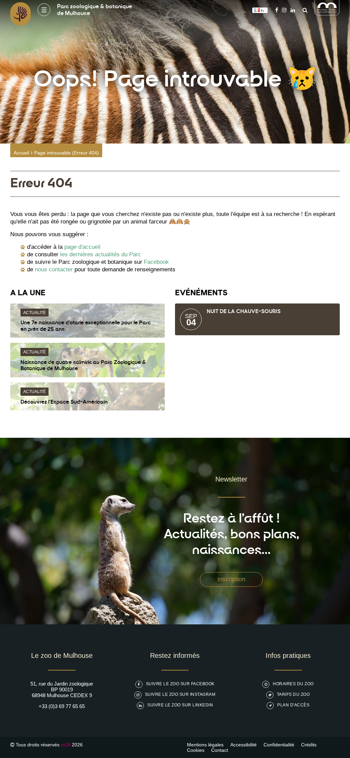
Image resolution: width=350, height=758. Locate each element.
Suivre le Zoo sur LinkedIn (180, 705)
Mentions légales (205, 744)
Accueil (21, 152)
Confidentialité (279, 744)
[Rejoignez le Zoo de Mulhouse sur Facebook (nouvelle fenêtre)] (276, 10)
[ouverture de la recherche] (303, 10)
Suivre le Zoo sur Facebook (180, 683)
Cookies (195, 750)
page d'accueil (82, 247)
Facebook (156, 262)
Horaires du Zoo (293, 683)
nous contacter (54, 269)
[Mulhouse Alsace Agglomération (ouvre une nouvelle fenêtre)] (327, 13)
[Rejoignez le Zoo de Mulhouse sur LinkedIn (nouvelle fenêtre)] (293, 10)
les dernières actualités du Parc (100, 254)
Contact (219, 750)
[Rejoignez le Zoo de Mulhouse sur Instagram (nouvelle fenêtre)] (284, 10)
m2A (65, 744)
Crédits (309, 744)
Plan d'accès (293, 705)
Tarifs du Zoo (293, 694)
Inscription (231, 579)
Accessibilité (243, 744)
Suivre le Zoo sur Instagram (180, 694)
